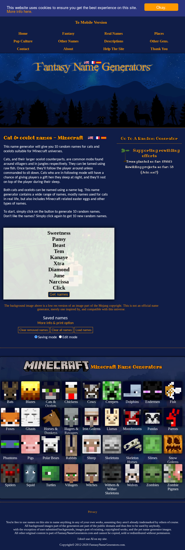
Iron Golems (91, 429)
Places (159, 33)
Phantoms (10, 458)
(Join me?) (149, 172)
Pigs (31, 458)
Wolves (132, 485)
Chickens (71, 402)
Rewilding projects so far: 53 (149, 167)
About (68, 49)
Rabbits (71, 458)
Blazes (30, 402)
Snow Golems (172, 460)
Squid (30, 485)
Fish (173, 402)
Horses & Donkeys (51, 431)
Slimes (152, 458)
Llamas (112, 429)
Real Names (113, 33)
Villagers (71, 485)
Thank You (159, 49)
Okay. (161, 7)
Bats (10, 402)
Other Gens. (159, 41)
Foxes (10, 429)
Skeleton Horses (132, 460)
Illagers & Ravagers (71, 431)
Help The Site (113, 49)
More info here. (19, 11)
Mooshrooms (132, 429)
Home (23, 33)
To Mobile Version (91, 22)
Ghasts (30, 429)
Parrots (173, 429)
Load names (84, 330)
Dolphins (132, 402)
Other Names (68, 41)
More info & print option (55, 323)
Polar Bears (51, 458)
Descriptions (113, 41)
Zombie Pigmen (172, 487)
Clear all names (62, 330)
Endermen (152, 402)
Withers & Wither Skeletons (112, 489)
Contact (23, 49)
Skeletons (112, 458)
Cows (91, 402)
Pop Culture (23, 41)
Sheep (91, 458)
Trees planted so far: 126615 (149, 161)
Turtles (51, 485)
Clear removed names (33, 330)
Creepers (112, 402)
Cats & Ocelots (50, 404)
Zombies (152, 485)
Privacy (92, 511)
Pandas (153, 429)
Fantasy (68, 33)
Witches (91, 485)
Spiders (10, 485)
